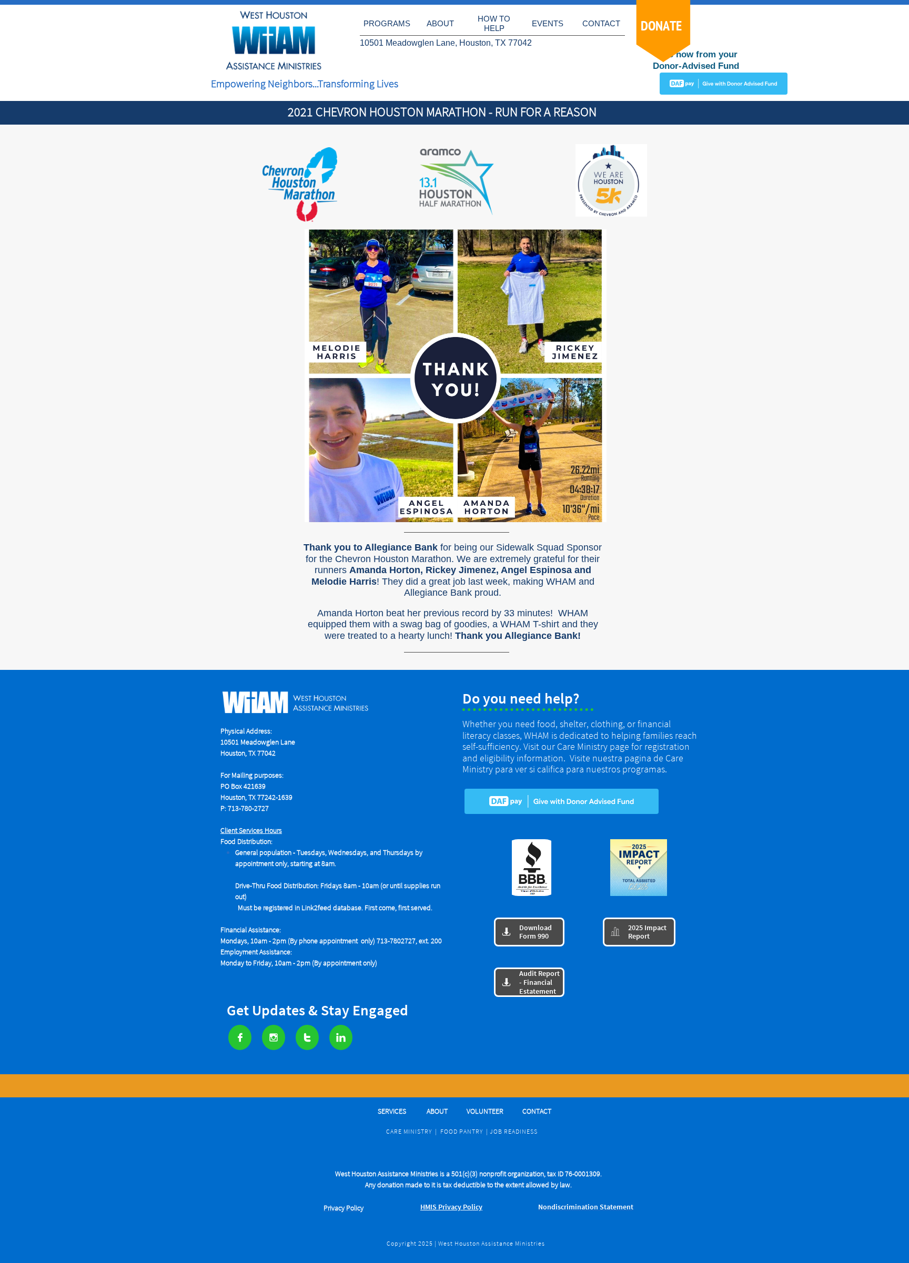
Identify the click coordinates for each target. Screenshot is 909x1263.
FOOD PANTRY (461, 1131)
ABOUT (437, 1111)
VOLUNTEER (485, 1111)
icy (359, 1208)
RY (428, 1131)
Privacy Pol (340, 1208)
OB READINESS (515, 1131)
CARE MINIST (405, 1131)
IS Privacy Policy (453, 1206)
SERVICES (393, 1111)
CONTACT (536, 1111)
